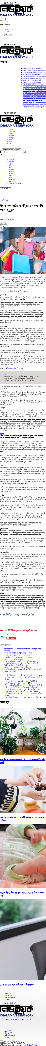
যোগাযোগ (7, 31)
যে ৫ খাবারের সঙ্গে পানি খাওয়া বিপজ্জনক (17, 984)
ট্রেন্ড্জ (2, 434)
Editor (6, 999)
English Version (8, 150)
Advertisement (9, 997)
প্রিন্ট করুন (5, 226)
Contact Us (8, 995)
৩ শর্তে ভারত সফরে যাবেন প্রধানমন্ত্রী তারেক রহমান (18, 691)
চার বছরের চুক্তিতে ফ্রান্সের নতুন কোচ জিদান (30, 91)
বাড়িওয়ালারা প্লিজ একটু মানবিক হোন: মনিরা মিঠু (31, 95)
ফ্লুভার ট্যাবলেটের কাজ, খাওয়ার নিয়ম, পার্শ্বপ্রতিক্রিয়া (19, 675)
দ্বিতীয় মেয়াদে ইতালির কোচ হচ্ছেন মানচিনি (30, 93)
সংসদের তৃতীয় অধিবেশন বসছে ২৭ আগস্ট (29, 74)
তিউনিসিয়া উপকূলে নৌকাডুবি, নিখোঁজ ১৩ (16, 665)
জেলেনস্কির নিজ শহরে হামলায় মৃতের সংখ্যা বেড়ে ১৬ (19, 657)
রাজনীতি (11, 139)
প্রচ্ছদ (11, 129)
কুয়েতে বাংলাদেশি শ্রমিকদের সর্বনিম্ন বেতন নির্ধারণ (18, 681)
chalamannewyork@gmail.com (21, 1019)
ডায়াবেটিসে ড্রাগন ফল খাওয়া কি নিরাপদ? (16, 683)
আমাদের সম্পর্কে (9, 29)
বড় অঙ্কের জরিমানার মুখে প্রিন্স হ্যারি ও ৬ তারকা (18, 653)
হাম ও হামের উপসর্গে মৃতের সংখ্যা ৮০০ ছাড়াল (31, 101)
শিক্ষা (10, 177)
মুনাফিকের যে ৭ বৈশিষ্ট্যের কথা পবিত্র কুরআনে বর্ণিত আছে (20, 687)
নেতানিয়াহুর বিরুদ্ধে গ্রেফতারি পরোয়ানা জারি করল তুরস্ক (20, 661)
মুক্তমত (11, 173)
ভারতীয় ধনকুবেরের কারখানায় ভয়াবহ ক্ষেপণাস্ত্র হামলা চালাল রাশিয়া (22, 693)
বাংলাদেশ (11, 135)
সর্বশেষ (2, 645)
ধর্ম (9, 165)
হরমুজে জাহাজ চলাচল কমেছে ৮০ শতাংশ (15, 659)
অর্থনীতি (11, 142)
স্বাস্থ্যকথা (12, 179)
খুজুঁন (23, 152)
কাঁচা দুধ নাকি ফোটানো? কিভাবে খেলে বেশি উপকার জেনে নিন (21, 685)
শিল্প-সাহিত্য (12, 181)
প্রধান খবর (12, 131)
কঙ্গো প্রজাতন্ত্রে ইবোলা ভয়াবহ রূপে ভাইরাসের (31, 72)
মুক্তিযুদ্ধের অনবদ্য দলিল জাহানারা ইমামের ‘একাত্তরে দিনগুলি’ (22, 677)
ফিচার (10, 167)
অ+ (2, 223)
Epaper (4, 18)
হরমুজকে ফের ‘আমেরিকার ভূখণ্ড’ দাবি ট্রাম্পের (17, 667)
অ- (5, 223)
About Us (7, 993)
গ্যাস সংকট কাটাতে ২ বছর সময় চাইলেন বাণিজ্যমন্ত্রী (19, 689)
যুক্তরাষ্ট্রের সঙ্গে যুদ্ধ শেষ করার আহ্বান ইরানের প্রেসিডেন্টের (21, 663)
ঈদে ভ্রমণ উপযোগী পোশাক (15, 368)
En (1, 18)
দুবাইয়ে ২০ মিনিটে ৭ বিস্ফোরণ (26, 83)
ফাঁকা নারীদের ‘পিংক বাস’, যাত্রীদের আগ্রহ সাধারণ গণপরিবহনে (22, 697)
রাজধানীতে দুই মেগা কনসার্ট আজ (27, 81)
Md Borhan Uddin (30, 1045)
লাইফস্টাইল (5, 200)
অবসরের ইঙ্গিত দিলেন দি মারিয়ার (27, 68)
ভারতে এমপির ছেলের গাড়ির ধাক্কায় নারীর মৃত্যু (17, 655)
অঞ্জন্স (5, 374)
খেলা (10, 144)
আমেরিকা (11, 133)
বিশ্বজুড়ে (11, 137)
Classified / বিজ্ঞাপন (15, 183)
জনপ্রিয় (8, 645)
